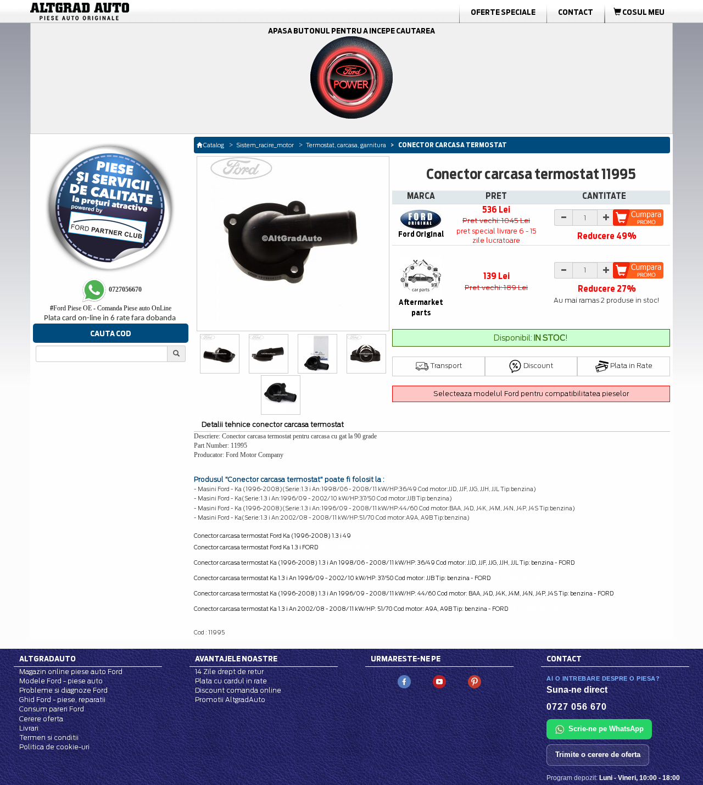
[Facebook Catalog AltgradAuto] (404, 681)
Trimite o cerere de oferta (597, 754)
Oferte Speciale (503, 12)
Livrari (28, 728)
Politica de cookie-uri (54, 747)
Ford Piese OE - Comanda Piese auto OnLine (110, 308)
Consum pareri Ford (51, 709)
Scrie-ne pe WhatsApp (606, 729)
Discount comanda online (238, 690)
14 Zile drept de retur (229, 671)
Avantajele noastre (236, 658)
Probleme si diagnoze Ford (63, 690)
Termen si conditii (49, 737)
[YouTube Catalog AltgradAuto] (439, 681)
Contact (575, 12)
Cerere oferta (41, 719)
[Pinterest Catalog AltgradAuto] (474, 681)
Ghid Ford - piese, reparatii (62, 699)
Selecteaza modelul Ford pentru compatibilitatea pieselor (531, 393)
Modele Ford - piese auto (61, 681)
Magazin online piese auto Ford (70, 671)
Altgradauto (47, 658)
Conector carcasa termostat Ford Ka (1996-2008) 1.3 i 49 (272, 535)
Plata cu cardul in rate (231, 681)
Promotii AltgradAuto (230, 699)
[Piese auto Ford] (131, 12)
